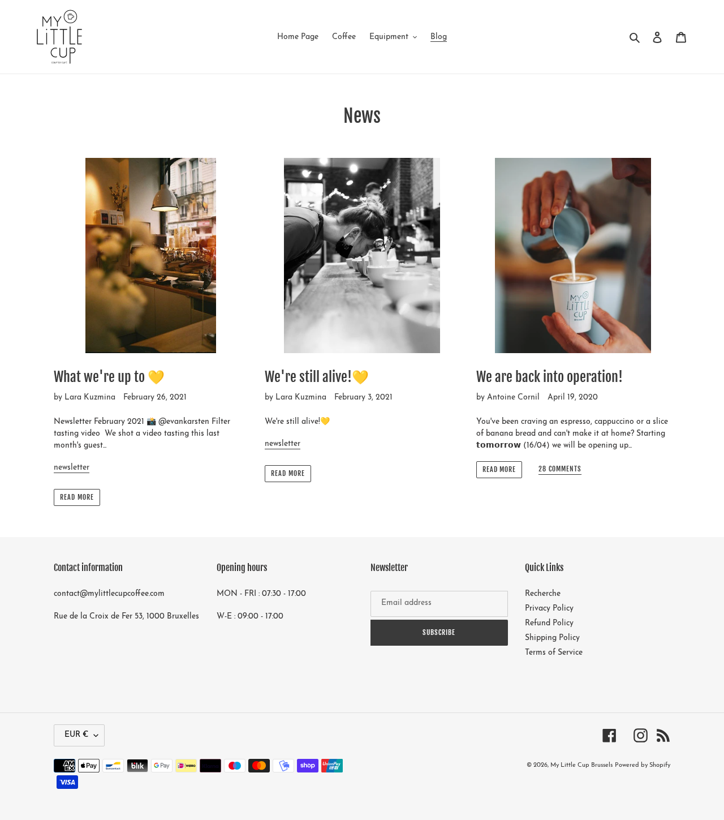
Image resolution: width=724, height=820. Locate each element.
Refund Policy (549, 623)
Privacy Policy (549, 608)
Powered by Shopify (642, 765)
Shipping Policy (552, 638)
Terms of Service (554, 653)
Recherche (543, 594)
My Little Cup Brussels (581, 765)
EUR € (76, 735)
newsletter (71, 467)
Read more (77, 497)
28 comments (559, 469)
